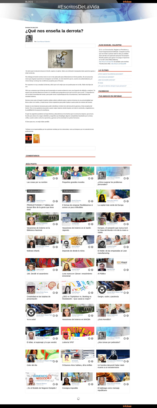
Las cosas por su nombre (37, 182)
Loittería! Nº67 (68, 342)
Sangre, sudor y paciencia (108, 297)
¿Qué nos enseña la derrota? (106, 80)
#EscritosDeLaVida (78, 6)
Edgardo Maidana (41, 383)
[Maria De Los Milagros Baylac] (30, 358)
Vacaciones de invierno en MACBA (76, 319)
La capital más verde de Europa (110, 205)
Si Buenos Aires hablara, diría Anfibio (77, 365)
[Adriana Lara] (66, 381)
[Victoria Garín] (66, 267)
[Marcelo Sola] (101, 267)
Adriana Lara (75, 383)
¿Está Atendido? (104, 319)
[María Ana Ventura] (101, 198)
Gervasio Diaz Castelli (42, 246)
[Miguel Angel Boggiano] (30, 335)
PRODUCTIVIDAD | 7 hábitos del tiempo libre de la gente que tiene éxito (40, 207)
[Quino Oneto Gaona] (30, 290)
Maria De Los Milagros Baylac (45, 360)
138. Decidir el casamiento (37, 274)
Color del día (32, 365)
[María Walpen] (66, 244)
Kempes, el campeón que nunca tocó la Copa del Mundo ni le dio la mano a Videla (113, 230)
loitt (73, 337)
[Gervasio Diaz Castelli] (30, 244)
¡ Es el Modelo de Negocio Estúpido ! (42, 388)
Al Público (102, 274)
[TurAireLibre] (66, 221)
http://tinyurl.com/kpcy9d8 (118, 63)
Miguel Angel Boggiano (43, 337)
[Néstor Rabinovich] (101, 312)
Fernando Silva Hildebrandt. (115, 360)
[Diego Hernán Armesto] (101, 381)
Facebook (57, 178)
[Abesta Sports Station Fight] (101, 290)
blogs (29, 2)
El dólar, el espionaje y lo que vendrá (41, 342)
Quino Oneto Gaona (42, 292)
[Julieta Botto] (30, 175)
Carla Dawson (76, 292)
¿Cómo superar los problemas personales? (110, 74)
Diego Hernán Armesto (113, 383)
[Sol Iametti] (66, 358)
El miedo (100, 83)
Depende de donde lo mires (73, 251)
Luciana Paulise (111, 246)
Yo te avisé (31, 319)
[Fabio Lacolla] (30, 267)
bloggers (42, 2)
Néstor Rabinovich (112, 315)
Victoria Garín (76, 269)
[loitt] (66, 335)
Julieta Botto (39, 177)
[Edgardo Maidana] (30, 381)
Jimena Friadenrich (41, 223)
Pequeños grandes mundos (73, 182)
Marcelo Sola (111, 269)
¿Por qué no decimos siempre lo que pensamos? (112, 86)
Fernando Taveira (112, 223)
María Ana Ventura (112, 200)
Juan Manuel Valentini (43, 41)
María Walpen (76, 246)
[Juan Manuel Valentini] (101, 175)
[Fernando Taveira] (101, 221)
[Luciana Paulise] (101, 244)
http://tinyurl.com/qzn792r (106, 61)
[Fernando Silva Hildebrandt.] (101, 358)
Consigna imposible (70, 388)
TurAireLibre (75, 223)
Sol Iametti (75, 360)
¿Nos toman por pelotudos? (106, 77)
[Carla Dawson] (66, 290)
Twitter (54, 178)
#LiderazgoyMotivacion (37, 191)
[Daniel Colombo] (30, 198)
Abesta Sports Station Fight (115, 292)
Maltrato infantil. (33, 251)
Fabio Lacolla (40, 269)
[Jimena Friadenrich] (30, 221)
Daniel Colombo (41, 200)
